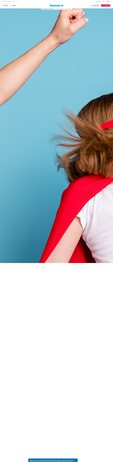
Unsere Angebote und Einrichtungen (48, 8)
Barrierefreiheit (98, 1)
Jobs (103, 1)
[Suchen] (11, 5)
